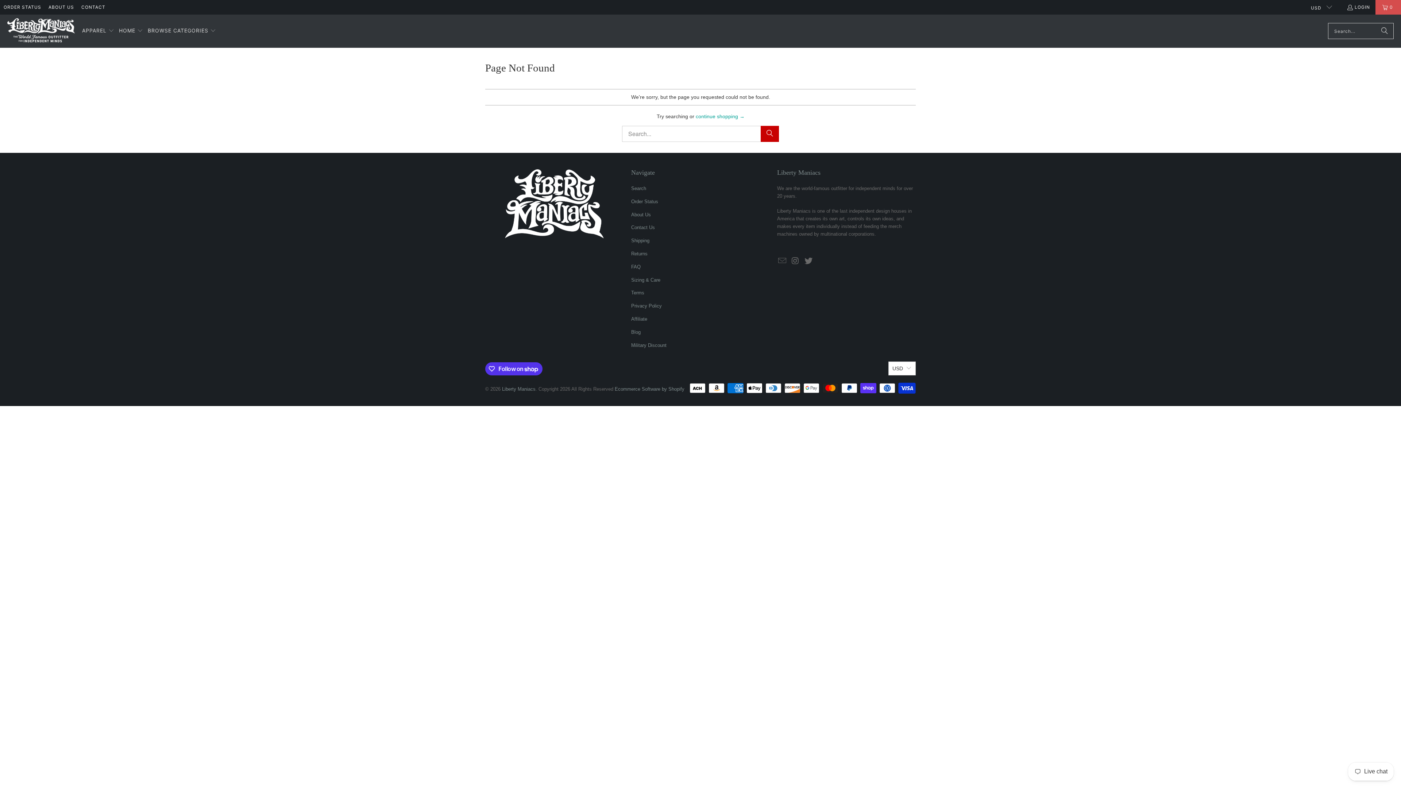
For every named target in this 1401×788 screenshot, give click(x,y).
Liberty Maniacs (519, 389)
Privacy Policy (646, 306)
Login (1362, 7)
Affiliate (639, 319)
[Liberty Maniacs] (41, 31)
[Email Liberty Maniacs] (782, 261)
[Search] (1384, 31)
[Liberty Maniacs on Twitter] (808, 261)
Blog (636, 332)
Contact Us (643, 227)
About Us (61, 7)
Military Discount (649, 345)
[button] (98, 31)
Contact (93, 7)
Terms (637, 293)
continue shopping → (720, 116)
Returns (639, 253)
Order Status (22, 7)
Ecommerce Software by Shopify (649, 389)
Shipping (640, 240)
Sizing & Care (645, 280)
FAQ (636, 267)
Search (638, 188)
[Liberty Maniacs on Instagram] (795, 261)
